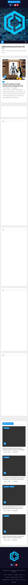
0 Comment (14, 87)
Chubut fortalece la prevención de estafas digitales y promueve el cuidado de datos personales (13, 449)
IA (3, 81)
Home (3, 48)
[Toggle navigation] (25, 42)
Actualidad (6, 457)
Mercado (7, 577)
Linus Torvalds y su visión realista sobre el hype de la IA (12, 85)
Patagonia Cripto (6, 579)
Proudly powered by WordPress (9, 570)
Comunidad (15, 574)
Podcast (12, 579)
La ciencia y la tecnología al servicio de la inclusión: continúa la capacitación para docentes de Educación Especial (13, 479)
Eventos (12, 486)
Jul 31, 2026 (7, 540)
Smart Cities (23, 579)
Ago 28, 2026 (7, 452)
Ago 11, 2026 (7, 510)
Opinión (21, 577)
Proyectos (17, 579)
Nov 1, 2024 (7, 87)
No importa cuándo (14, 577)
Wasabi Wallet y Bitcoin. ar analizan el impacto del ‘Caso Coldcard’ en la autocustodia (13, 537)
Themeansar (13, 571)
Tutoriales (14, 582)
